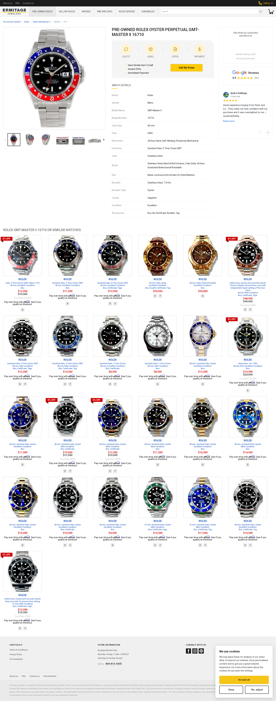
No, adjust (257, 689)
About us (7, 3)
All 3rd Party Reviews (245, 59)
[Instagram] (194, 651)
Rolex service (127, 11)
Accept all (244, 679)
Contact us (28, 3)
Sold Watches (49, 676)
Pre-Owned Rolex (42, 11)
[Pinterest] (201, 651)
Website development (68, 695)
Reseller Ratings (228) (246, 54)
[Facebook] (188, 651)
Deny (231, 689)
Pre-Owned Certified (12, 22)
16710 (57, 22)
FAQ (17, 3)
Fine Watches (104, 11)
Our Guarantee (16, 659)
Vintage (86, 11)
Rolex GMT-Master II (41, 22)
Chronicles (148, 11)
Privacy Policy (16, 654)
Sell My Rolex (67, 11)
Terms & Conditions (19, 650)
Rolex (26, 22)
